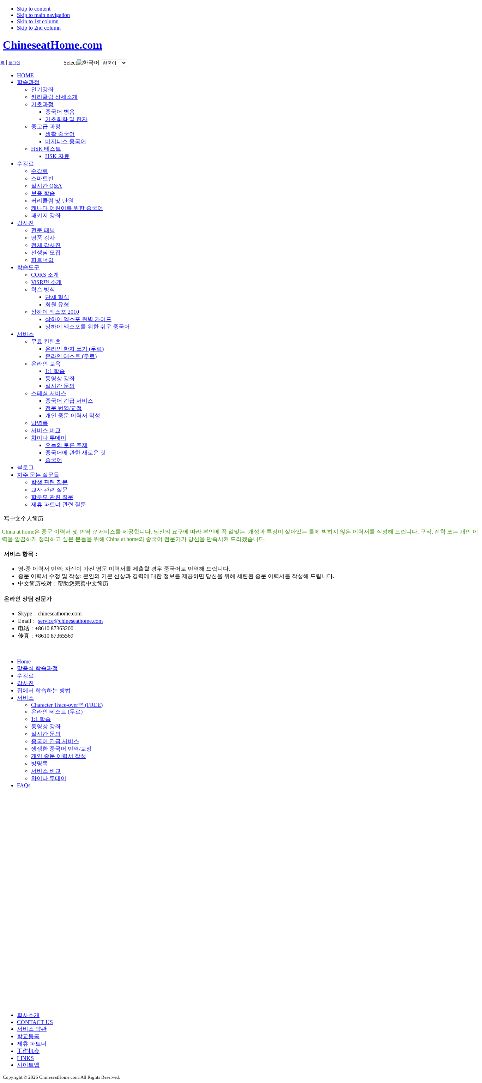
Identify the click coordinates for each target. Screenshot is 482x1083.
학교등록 (28, 1036)
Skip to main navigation (43, 15)
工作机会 (28, 1051)
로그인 (14, 63)
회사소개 (28, 1015)
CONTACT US (35, 1022)
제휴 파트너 (32, 1044)
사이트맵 (28, 1065)
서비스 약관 (32, 1029)
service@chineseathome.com (70, 621)
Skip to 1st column (38, 21)
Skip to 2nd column (39, 28)
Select (70, 63)
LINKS (25, 1058)
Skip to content (33, 9)
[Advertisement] (31, 900)
